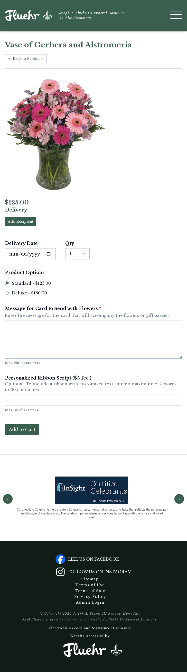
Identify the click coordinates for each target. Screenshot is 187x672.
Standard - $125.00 (31, 283)
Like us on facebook (93, 559)
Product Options (25, 272)
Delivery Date (21, 243)
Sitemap (90, 579)
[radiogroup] (93, 288)
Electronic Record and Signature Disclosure (90, 628)
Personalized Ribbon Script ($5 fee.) (91, 383)
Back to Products (28, 58)
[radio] (7, 283)
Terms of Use (89, 585)
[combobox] (77, 253)
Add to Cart (22, 429)
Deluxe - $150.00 (29, 293)
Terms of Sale (90, 591)
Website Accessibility (90, 636)
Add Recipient (20, 221)
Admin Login (90, 602)
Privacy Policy (90, 596)
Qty (69, 243)
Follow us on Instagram (100, 571)
